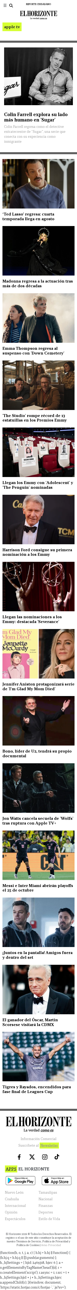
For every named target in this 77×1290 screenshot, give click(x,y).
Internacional (15, 1206)
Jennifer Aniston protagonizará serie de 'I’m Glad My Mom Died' (38, 686)
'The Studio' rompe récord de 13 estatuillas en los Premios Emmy (34, 418)
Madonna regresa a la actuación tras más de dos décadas (37, 283)
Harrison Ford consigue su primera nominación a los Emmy (37, 552)
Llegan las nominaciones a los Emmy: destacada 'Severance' (32, 619)
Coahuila (12, 1199)
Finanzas (46, 1206)
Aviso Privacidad (51, 1245)
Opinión (11, 1212)
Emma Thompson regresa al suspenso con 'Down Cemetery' (33, 351)
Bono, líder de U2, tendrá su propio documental (37, 753)
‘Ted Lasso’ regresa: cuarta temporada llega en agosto (28, 216)
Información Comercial (38, 1139)
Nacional (46, 1199)
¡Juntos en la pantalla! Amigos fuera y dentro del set (37, 955)
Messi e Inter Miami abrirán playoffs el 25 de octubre (37, 888)
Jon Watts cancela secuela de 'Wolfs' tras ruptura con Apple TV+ (37, 821)
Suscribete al (38, 1145)
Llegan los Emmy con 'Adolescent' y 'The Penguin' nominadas (37, 485)
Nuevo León (14, 1192)
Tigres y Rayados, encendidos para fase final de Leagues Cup (36, 1089)
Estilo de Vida (49, 1219)
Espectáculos (15, 1219)
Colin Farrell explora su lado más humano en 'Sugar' (36, 117)
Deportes (46, 1212)
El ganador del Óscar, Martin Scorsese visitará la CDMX (30, 1022)
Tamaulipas (48, 1192)
